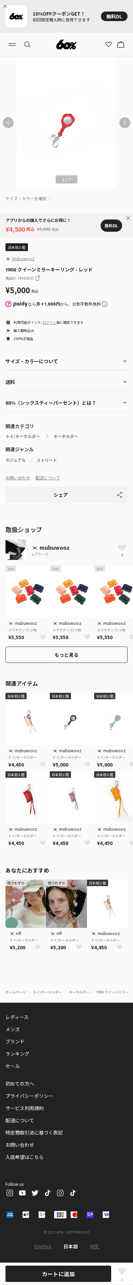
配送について (47, 477)
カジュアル (15, 460)
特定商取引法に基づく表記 (34, 1132)
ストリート (46, 460)
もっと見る (66, 654)
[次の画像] (124, 122)
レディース (17, 1017)
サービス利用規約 (24, 1108)
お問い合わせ (17, 477)
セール (12, 1065)
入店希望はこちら (24, 1157)
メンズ (12, 1029)
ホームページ (15, 991)
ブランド (15, 1041)
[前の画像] (8, 122)
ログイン (49, 322)
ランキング (17, 1053)
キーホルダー (66, 436)
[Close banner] (6, 6)
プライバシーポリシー (29, 1095)
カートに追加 (58, 1274)
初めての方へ (19, 1083)
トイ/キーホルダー (22, 436)
